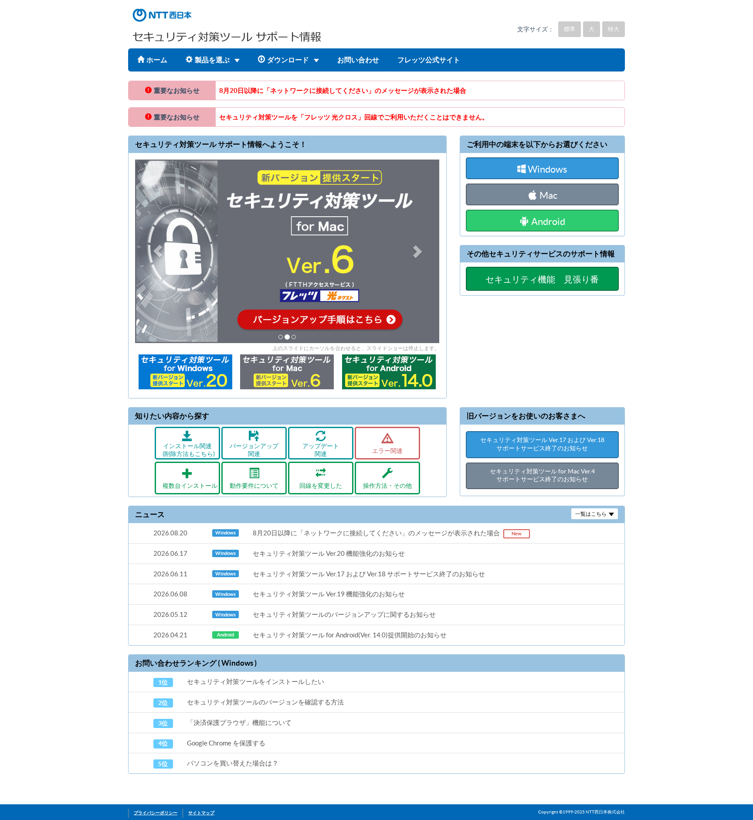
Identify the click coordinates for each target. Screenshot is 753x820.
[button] (158, 251)
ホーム (156, 60)
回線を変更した (320, 486)
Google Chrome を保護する (211, 743)
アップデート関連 (320, 450)
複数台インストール (190, 486)
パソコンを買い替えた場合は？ (218, 763)
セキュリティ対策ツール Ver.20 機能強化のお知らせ (279, 553)
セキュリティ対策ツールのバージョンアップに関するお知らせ (294, 614)
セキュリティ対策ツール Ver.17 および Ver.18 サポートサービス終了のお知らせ (319, 574)
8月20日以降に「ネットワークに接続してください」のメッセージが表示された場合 (342, 90)
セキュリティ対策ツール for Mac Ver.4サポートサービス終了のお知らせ (542, 475)
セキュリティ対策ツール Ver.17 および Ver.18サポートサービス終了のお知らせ (542, 444)
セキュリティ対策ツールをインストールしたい (241, 682)
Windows (546, 169)
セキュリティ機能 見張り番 (542, 279)
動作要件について (254, 486)
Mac (547, 195)
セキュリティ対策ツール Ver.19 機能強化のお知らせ (279, 594)
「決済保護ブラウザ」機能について (225, 723)
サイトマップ (201, 812)
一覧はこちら (591, 514)
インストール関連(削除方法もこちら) (189, 450)
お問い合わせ (358, 60)
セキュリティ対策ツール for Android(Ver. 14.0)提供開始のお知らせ (300, 635)
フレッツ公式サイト (428, 60)
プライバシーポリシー (155, 812)
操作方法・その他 (387, 486)
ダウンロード (288, 60)
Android (547, 221)
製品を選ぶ (213, 60)
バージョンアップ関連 (254, 450)
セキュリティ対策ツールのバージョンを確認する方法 (251, 702)
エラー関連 (387, 451)
